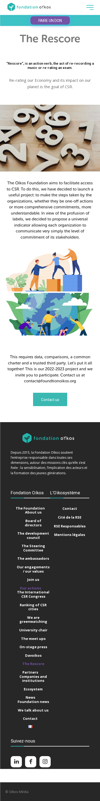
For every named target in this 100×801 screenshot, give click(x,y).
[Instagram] (45, 761)
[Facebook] (30, 761)
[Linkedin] (16, 761)
